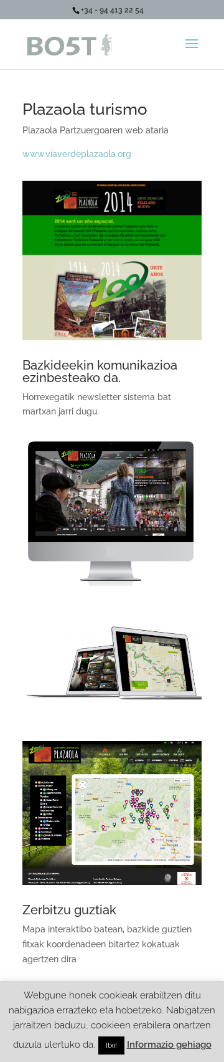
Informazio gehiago (169, 1044)
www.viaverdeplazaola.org (76, 154)
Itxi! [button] (111, 1045)
